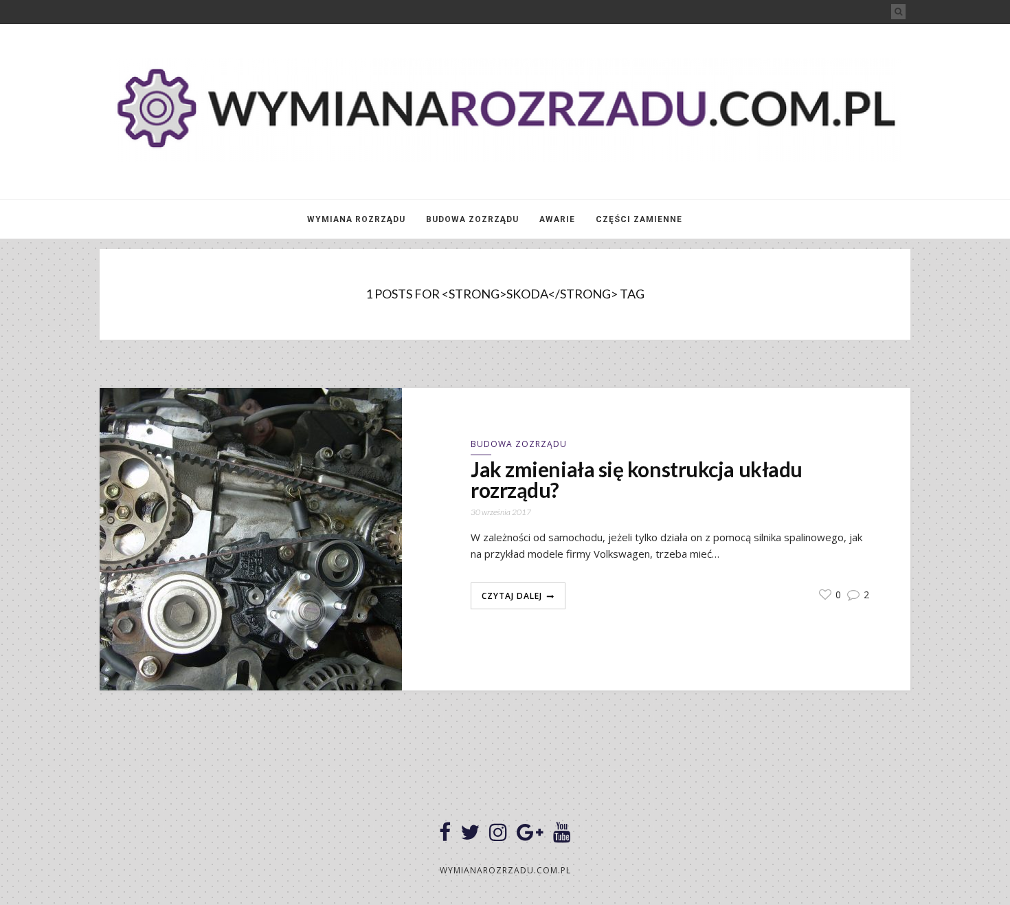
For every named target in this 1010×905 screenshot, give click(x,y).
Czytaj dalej (512, 596)
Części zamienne (639, 219)
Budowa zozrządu (472, 219)
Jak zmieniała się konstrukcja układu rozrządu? (637, 479)
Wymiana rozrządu (356, 219)
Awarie (557, 219)
